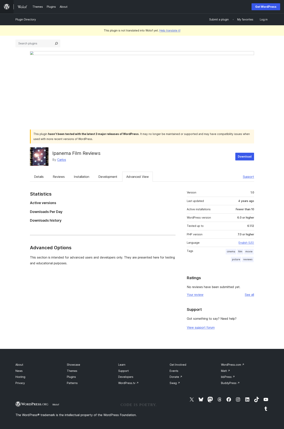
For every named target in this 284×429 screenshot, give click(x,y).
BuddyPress (230, 383)
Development (107, 177)
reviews (248, 259)
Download (245, 156)
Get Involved (178, 364)
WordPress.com (232, 364)
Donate (176, 376)
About (19, 364)
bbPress (228, 376)
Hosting (20, 376)
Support (248, 177)
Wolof (55, 404)
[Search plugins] (56, 43)
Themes (72, 370)
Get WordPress (265, 6)
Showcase (73, 364)
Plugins (71, 376)
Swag (175, 383)
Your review (195, 295)
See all (249, 295)
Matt (225, 370)
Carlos (61, 160)
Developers (125, 376)
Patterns (72, 383)
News (19, 370)
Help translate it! (169, 30)
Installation (81, 177)
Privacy (20, 383)
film (240, 251)
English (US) (246, 242)
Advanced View (137, 177)
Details (39, 177)
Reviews (59, 177)
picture (236, 259)
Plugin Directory (25, 19)
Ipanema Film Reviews (76, 153)
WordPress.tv (128, 383)
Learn (121, 364)
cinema (231, 251)
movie (249, 251)
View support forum (201, 327)
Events (174, 370)
